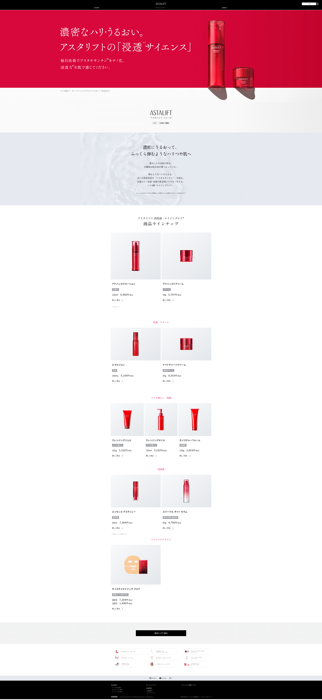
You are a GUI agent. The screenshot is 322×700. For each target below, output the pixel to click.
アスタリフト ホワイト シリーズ (161, 651)
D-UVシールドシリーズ (163, 658)
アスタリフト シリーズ (128, 651)
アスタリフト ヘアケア (163, 664)
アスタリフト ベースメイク (125, 664)
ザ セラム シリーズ (127, 658)
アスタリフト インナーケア (195, 664)
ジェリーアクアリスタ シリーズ (197, 651)
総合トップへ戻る (161, 633)
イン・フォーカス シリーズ (196, 657)
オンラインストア (160, 7)
